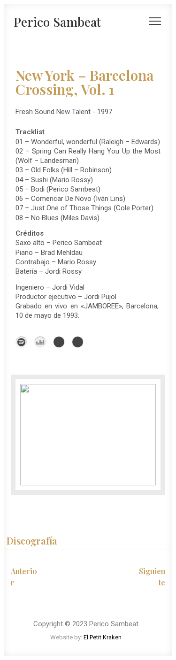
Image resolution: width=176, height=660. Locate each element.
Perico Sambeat (57, 21)
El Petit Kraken (103, 637)
